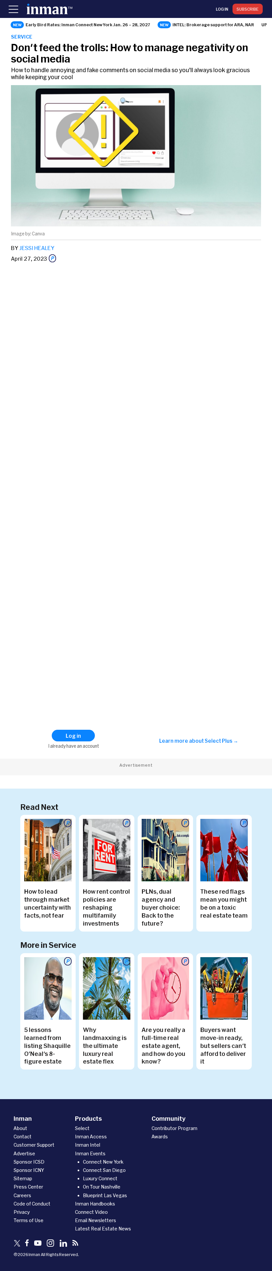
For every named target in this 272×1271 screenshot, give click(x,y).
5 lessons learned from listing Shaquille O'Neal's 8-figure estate (47, 1045)
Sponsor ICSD (29, 1162)
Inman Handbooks (95, 1204)
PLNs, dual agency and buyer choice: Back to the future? (161, 907)
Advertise (24, 1153)
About (20, 1128)
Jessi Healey (36, 248)
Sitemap (23, 1178)
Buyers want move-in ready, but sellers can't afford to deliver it (223, 1045)
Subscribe (248, 9)
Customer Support (34, 1145)
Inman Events (90, 1153)
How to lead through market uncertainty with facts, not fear (47, 903)
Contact (23, 1136)
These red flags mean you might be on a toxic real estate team (224, 903)
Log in (222, 9)
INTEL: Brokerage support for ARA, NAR (213, 24)
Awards (160, 1136)
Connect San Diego (104, 1170)
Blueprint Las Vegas (105, 1195)
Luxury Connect (100, 1178)
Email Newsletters (95, 1220)
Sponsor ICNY (29, 1170)
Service (22, 37)
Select (82, 1128)
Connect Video (91, 1212)
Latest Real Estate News (103, 1228)
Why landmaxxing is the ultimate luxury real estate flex (105, 1045)
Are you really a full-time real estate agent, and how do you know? (163, 1045)
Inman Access (91, 1136)
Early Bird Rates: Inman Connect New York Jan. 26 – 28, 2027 (88, 24)
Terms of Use (28, 1220)
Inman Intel (87, 1145)
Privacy (22, 1212)
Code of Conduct (32, 1204)
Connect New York (103, 1162)
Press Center (28, 1187)
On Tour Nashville (101, 1187)
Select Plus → (221, 741)
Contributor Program (174, 1128)
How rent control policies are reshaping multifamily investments (106, 907)
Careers (22, 1195)
